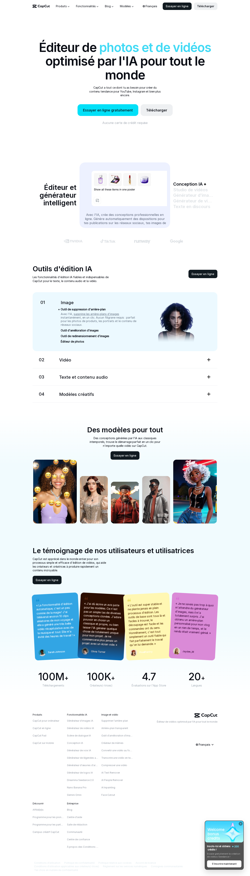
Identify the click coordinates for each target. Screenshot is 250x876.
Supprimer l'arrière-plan (114, 720)
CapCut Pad (39, 735)
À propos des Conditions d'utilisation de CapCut (83, 846)
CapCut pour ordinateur (46, 720)
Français (151, 6)
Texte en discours (70, 383)
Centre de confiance (78, 839)
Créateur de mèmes (112, 743)
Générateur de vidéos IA (80, 728)
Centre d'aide (74, 817)
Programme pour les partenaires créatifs (48, 824)
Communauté (74, 832)
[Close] (241, 824)
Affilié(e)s (38, 809)
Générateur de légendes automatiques (83, 757)
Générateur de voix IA (79, 750)
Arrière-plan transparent (114, 728)
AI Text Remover (110, 772)
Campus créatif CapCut (46, 832)
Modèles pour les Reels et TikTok (80, 401)
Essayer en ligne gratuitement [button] (108, 110)
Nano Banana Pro (77, 787)
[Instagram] (207, 727)
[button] (177, 6)
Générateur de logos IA (80, 772)
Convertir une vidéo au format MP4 (117, 750)
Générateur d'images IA (80, 720)
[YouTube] (200, 727)
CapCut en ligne (42, 728)
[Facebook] (215, 727)
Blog (69, 809)
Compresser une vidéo (114, 765)
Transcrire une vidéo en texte (117, 757)
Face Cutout (108, 794)
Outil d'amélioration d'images (117, 735)
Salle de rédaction (77, 824)
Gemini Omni (74, 794)
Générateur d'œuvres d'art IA (83, 765)
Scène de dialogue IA (79, 735)
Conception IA (75, 743)
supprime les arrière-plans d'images (96, 314)
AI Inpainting (108, 787)
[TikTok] (192, 727)
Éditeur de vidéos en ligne (76, 366)
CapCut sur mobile (43, 743)
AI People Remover (112, 780)
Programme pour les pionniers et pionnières (48, 817)
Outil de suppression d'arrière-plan (83, 309)
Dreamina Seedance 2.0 (80, 780)
